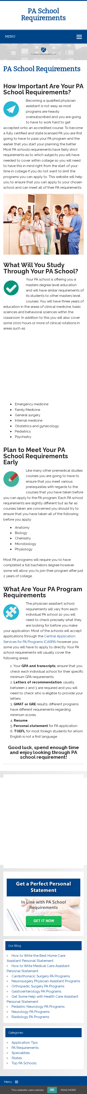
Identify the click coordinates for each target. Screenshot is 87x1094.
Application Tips (24, 1043)
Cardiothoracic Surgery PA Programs (41, 976)
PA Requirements (25, 1048)
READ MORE (68, 1090)
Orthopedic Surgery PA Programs (38, 986)
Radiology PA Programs (30, 1017)
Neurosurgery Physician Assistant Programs (46, 981)
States (17, 1058)
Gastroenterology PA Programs (36, 991)
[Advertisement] (45, 367)
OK (52, 1090)
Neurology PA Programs (31, 1012)
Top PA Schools (24, 1063)
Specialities (21, 1053)
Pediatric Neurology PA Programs (38, 1007)
